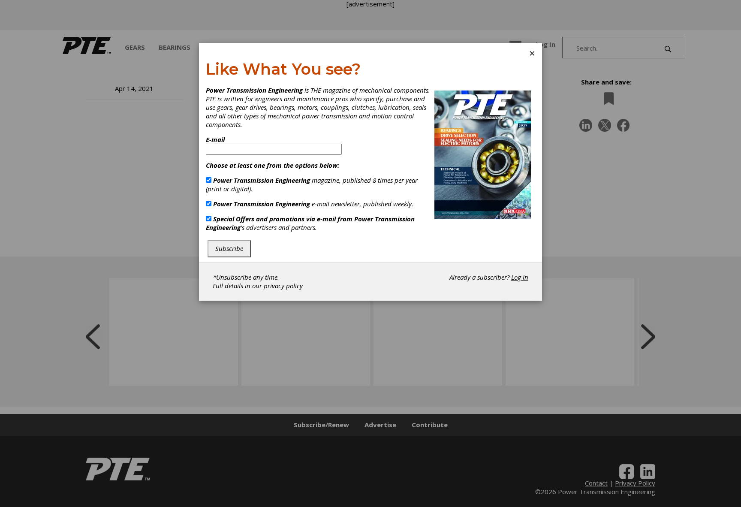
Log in (519, 277)
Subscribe (229, 248)
